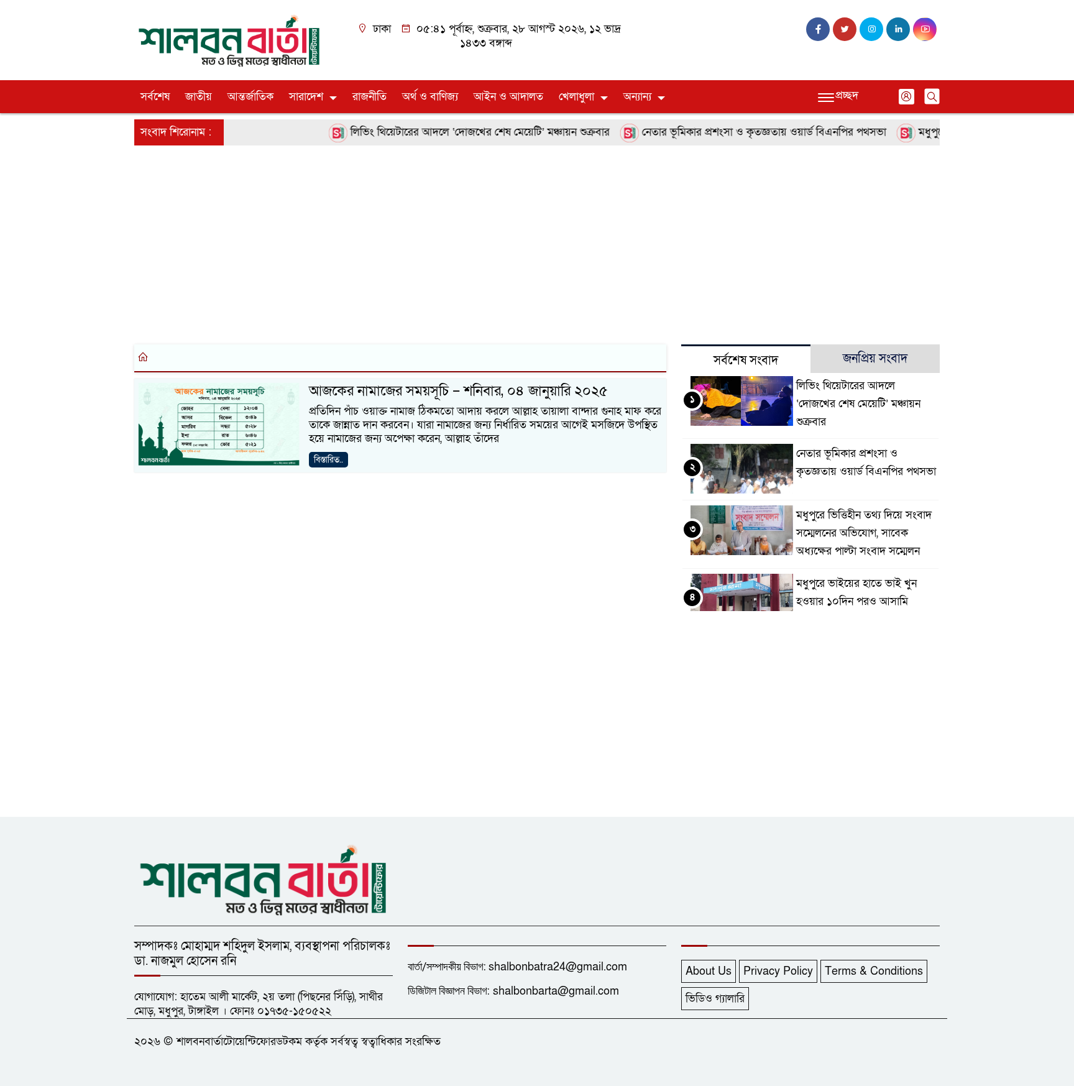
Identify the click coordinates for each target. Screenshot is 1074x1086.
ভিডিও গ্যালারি (715, 999)
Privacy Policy (778, 971)
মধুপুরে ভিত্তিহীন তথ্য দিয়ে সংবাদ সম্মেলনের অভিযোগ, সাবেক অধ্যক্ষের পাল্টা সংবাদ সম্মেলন (864, 533)
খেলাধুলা (576, 97)
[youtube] (925, 29)
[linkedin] (898, 29)
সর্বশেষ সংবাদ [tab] (746, 360)
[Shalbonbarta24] (229, 39)
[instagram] (871, 29)
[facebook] (818, 29)
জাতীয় (198, 97)
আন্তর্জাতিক (250, 97)
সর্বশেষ (155, 97)
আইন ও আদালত (508, 97)
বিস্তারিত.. (328, 460)
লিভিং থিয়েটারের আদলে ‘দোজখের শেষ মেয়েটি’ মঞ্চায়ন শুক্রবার (462, 132)
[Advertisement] (507, 242)
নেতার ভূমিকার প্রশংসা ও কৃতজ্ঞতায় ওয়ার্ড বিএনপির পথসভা (746, 132)
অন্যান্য (637, 97)
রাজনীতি (369, 97)
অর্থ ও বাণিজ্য (430, 97)
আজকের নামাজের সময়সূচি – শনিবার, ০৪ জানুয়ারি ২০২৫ (458, 391)
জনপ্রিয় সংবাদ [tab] (875, 359)
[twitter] (844, 29)
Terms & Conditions (874, 971)
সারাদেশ (306, 97)
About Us (709, 971)
